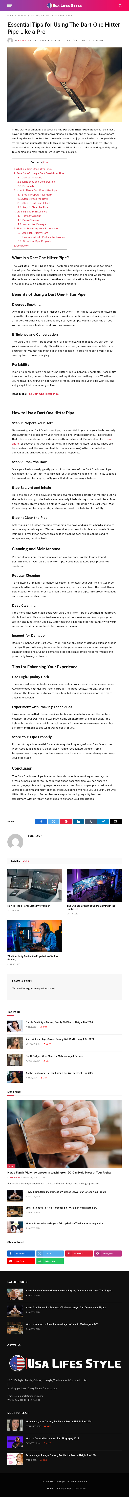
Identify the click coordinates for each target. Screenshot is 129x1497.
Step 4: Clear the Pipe (32, 207)
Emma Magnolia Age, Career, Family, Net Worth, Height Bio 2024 (61, 1455)
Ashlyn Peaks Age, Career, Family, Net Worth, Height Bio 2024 (59, 1073)
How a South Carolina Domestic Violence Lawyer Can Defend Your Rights (66, 1192)
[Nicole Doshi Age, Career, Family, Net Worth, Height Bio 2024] (15, 1026)
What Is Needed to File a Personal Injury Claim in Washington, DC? (62, 1207)
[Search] (120, 5)
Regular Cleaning (29, 215)
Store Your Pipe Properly (34, 241)
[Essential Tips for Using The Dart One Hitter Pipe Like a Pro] (64, 84)
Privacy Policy (64, 1488)
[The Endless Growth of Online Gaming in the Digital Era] (94, 885)
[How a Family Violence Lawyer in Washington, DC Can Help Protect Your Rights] (64, 1134)
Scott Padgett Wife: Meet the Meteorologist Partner (54, 1056)
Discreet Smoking (29, 177)
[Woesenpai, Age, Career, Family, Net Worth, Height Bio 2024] (15, 1425)
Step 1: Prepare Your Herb (34, 194)
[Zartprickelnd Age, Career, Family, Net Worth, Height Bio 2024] (15, 1043)
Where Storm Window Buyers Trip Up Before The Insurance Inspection (64, 1223)
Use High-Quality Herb (32, 232)
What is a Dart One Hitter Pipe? (33, 169)
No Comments (82, 40)
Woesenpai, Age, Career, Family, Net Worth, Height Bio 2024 (59, 1421)
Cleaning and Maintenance (30, 211)
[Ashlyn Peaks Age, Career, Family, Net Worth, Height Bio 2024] (15, 1077)
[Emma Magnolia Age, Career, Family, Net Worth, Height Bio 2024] (15, 1459)
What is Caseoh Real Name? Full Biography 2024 (52, 1438)
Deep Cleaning (28, 220)
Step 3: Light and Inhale (33, 203)
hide (45, 162)
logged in (31, 988)
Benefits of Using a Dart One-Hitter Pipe (39, 173)
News (11, 1166)
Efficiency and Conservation (36, 181)
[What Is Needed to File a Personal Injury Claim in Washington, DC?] (15, 1211)
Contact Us (80, 1488)
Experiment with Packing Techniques (41, 237)
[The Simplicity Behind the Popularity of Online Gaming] (34, 936)
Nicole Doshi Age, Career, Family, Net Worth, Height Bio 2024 (59, 1022)
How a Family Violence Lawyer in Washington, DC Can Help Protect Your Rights (59, 1172)
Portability (25, 186)
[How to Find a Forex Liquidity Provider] (34, 885)
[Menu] (9, 5)
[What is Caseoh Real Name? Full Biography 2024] (15, 1442)
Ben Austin (23, 40)
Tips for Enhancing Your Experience (36, 228)
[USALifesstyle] (64, 5)
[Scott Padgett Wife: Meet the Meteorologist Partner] (15, 1060)
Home (10, 15)
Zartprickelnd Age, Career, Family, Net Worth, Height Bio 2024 (60, 1039)
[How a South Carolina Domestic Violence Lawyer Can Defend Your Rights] (15, 1196)
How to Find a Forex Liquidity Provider (28, 906)
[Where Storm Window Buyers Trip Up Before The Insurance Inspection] (15, 1227)
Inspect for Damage (31, 224)
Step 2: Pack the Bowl (32, 198)
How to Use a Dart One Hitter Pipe (35, 190)
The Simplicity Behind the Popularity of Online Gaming (32, 958)
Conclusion (21, 245)
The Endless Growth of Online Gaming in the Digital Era (91, 907)
